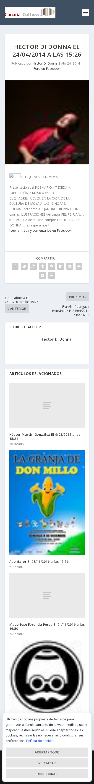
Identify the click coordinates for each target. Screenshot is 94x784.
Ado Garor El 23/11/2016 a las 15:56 (39, 561)
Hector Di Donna (44, 63)
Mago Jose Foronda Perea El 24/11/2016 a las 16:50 (47, 626)
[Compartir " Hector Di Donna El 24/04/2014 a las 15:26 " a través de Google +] (33, 266)
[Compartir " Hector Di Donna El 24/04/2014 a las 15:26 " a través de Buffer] (69, 266)
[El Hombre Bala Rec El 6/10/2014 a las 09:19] (47, 677)
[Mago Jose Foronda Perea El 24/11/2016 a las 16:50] (47, 595)
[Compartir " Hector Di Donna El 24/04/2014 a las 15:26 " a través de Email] (42, 275)
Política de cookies (40, 741)
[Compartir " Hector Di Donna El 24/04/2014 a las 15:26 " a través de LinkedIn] (60, 266)
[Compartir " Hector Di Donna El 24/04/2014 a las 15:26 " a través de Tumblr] (42, 266)
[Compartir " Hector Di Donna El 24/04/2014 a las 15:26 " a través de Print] (51, 275)
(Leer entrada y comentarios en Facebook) (41, 230)
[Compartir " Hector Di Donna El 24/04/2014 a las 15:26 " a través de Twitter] (24, 266)
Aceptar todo (47, 752)
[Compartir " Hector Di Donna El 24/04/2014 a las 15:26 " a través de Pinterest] (51, 266)
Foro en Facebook (46, 68)
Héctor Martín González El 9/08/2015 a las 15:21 (45, 436)
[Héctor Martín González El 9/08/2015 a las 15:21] (47, 405)
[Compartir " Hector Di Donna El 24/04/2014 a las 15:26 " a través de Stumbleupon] (79, 266)
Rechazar (47, 763)
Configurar (47, 774)
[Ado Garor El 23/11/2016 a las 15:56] (47, 502)
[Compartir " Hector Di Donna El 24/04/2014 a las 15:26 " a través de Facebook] (15, 266)
